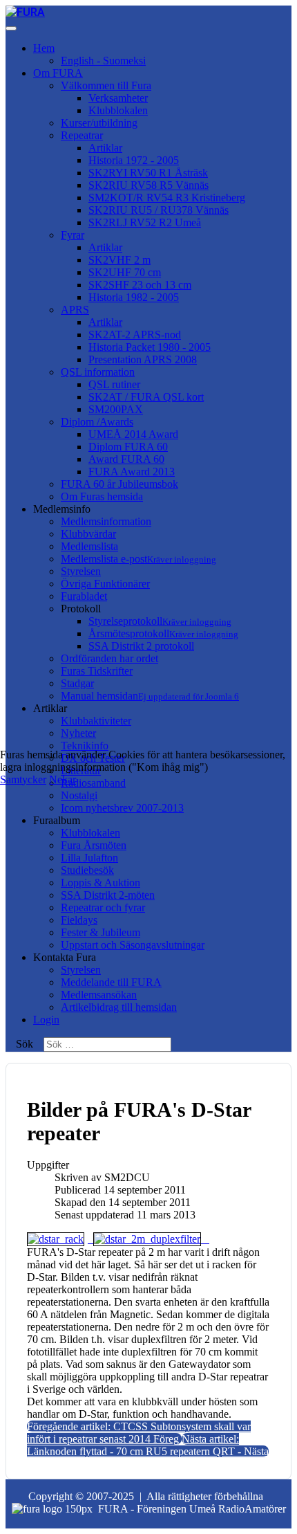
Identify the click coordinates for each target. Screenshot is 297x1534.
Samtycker (23, 779)
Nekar (62, 779)
